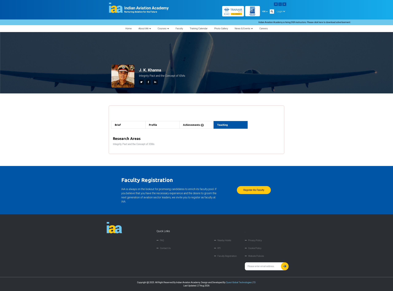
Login (280, 11)
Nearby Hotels (224, 240)
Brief (118, 124)
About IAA (143, 28)
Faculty (179, 28)
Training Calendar (199, 28)
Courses (162, 28)
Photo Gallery (221, 28)
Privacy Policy (255, 240)
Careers (263, 28)
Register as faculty (253, 190)
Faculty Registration (227, 256)
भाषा (264, 11)
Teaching (222, 124)
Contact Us (165, 248)
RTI (219, 248)
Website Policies (256, 256)
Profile (153, 124)
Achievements (193, 124)
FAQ (162, 240)
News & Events (242, 28)
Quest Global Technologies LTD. (241, 282)
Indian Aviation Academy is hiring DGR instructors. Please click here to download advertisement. (289, 22)
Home (128, 28)
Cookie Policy (254, 248)
